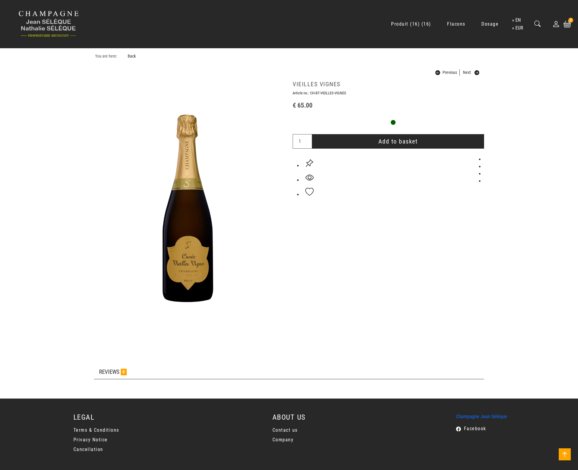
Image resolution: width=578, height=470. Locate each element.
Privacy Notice (90, 440)
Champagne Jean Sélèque (481, 416)
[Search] (538, 24)
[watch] (309, 177)
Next (467, 72)
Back (132, 56)
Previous (450, 72)
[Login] (556, 24)
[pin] (309, 163)
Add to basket (398, 141)
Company (283, 440)
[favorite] (309, 192)
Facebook (475, 428)
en (518, 20)
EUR (519, 28)
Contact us (285, 430)
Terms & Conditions (96, 430)
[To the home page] (49, 24)
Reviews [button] (112, 371)
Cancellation (88, 449)
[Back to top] (565, 454)
